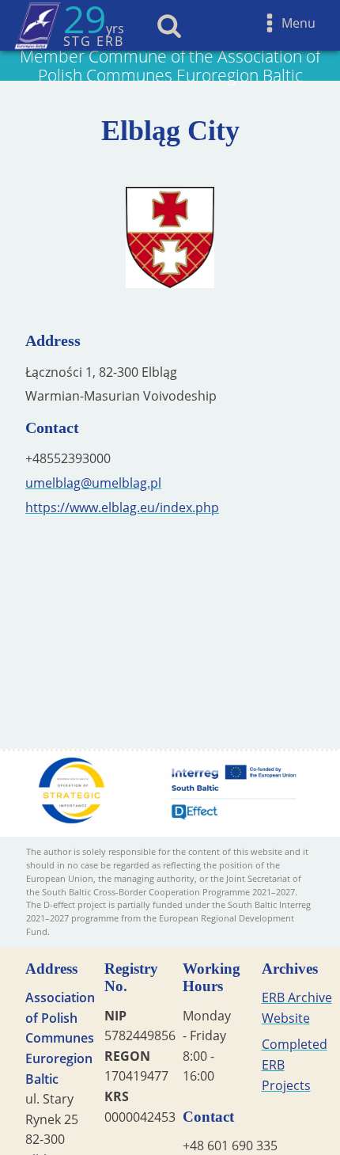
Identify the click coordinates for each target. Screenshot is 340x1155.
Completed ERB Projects (294, 1064)
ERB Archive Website (297, 1008)
